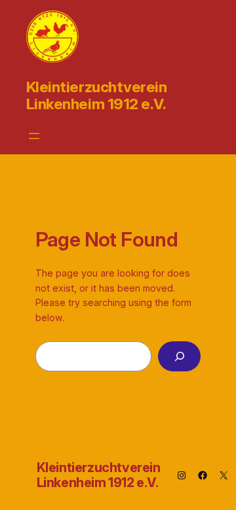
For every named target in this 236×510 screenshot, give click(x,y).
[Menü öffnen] (34, 136)
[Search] (179, 356)
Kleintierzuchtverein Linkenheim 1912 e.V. (96, 95)
